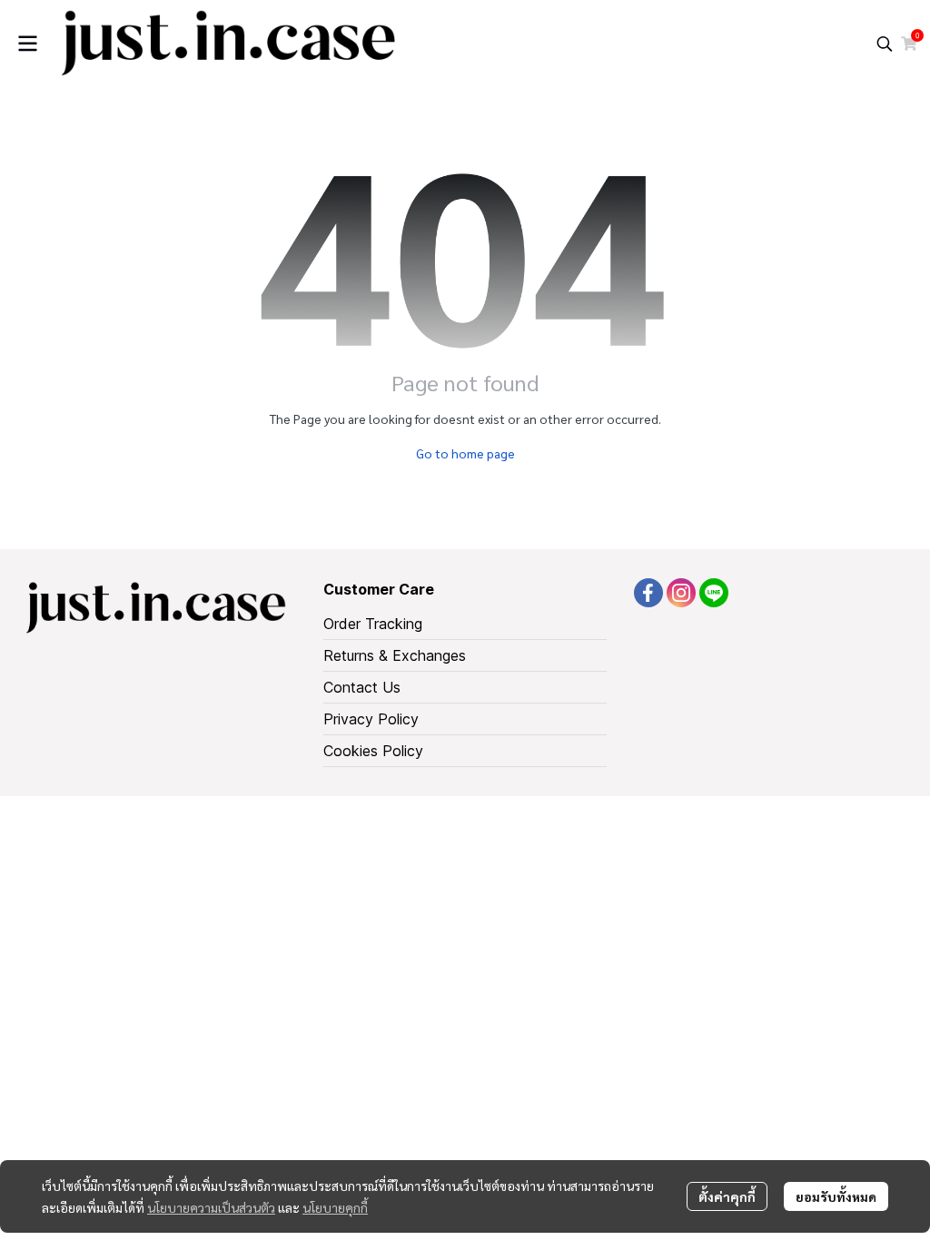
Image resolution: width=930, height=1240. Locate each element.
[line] (713, 592)
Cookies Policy (373, 751)
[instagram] (681, 592)
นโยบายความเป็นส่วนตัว (211, 1207)
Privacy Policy (371, 719)
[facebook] (648, 592)
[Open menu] (27, 43)
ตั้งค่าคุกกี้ (727, 1196)
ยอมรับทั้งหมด (836, 1196)
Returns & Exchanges (394, 655)
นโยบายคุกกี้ (335, 1207)
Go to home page (465, 453)
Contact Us (362, 687)
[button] (884, 43)
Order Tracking (372, 624)
